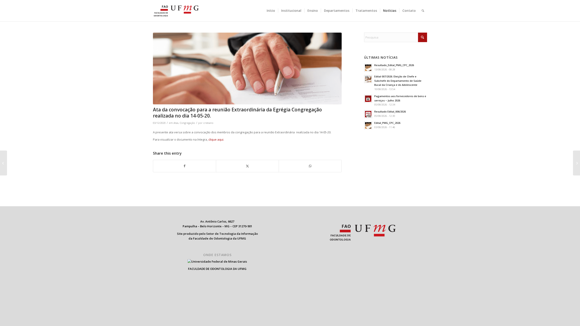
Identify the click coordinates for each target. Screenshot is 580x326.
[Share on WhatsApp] (310, 166)
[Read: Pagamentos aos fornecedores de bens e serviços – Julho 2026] (368, 99)
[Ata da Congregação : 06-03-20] (3, 163)
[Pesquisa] (423, 10)
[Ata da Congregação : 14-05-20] (576, 163)
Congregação (187, 123)
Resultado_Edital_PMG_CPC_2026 (394, 65)
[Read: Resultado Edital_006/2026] (368, 114)
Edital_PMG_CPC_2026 (387, 123)
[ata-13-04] (247, 68)
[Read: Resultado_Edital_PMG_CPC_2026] (368, 68)
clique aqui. (216, 139)
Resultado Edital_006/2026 (390, 111)
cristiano (208, 123)
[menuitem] (271, 10)
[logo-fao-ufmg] (176, 10)
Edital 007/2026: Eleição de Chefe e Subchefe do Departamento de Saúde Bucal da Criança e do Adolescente (397, 81)
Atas (176, 123)
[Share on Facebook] (184, 166)
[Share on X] (247, 166)
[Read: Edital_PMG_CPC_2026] (368, 125)
